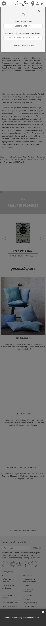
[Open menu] (4, 3)
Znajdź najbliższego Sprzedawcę (23, 38)
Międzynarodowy (23, 26)
